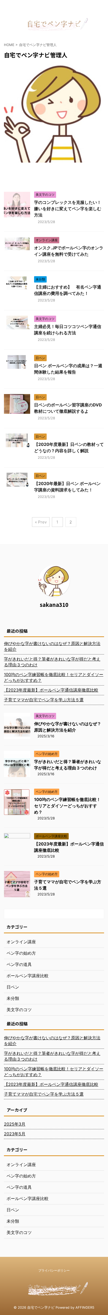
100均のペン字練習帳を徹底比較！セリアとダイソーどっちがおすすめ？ (53, 677)
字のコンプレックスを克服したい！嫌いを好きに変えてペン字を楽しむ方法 (67, 209)
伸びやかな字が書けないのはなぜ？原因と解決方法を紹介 (52, 646)
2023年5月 (14, 1133)
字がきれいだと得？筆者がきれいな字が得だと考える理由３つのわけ (52, 661)
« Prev (41, 522)
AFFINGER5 (84, 1307)
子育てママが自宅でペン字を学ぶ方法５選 (44, 699)
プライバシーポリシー (54, 1270)
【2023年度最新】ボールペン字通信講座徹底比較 (51, 690)
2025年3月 (14, 1124)
